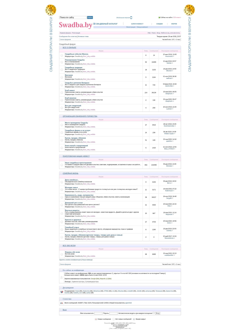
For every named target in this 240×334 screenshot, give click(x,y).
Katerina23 (169, 191)
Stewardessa (169, 238)
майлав (169, 78)
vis (113, 291)
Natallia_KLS (77, 293)
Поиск (154, 33)
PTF (127, 324)
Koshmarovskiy (169, 126)
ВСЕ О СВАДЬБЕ (69, 47)
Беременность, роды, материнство (79, 195)
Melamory (96, 291)
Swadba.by (78, 56)
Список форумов (65, 39)
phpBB (112, 323)
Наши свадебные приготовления (78, 163)
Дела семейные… (72, 180)
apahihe (169, 141)
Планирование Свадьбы (75, 60)
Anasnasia (169, 56)
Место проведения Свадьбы (76, 123)
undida (92, 56)
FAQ (149, 33)
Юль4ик (120, 291)
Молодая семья (71, 187)
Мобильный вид (120, 327)
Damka (67, 293)
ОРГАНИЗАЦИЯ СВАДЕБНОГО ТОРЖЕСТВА (80, 116)
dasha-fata (169, 86)
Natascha (86, 291)
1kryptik (169, 198)
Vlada (77, 291)
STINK (106, 291)
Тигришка (159, 291)
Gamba (169, 230)
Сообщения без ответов (67, 36)
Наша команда (87, 260)
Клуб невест (70, 90)
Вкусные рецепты (72, 210)
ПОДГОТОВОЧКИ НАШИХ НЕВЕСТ (76, 156)
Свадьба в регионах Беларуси (77, 83)
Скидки (159, 24)
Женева (169, 166)
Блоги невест (137, 24)
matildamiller (169, 255)
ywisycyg (149, 291)
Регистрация (130, 27)
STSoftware (121, 324)
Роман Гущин (169, 133)
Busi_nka (86, 56)
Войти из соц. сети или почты (170, 33)
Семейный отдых (72, 227)
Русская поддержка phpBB (120, 325)
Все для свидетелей (73, 106)
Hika (169, 206)
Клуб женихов (70, 98)
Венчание (69, 75)
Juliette (139, 291)
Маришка (169, 214)
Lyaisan (169, 109)
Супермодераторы (92, 282)
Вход (158, 33)
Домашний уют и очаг (74, 203)
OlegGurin (169, 93)
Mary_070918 (169, 149)
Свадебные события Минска (76, 54)
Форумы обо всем (72, 252)
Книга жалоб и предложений (76, 146)
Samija (169, 63)
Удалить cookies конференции (70, 260)
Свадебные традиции (73, 67)
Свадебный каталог (107, 24)
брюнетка (169, 291)
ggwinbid (128, 303)
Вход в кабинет (142, 27)
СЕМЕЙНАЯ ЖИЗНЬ (70, 173)
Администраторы (78, 282)
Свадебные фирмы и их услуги (77, 130)
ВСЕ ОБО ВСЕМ (69, 246)
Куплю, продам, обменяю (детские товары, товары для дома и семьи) (93, 235)
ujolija (88, 293)
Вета (169, 183)
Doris (169, 223)
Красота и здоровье (73, 220)
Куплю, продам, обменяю (75, 138)
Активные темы (83, 36)
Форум (174, 24)
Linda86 (130, 291)
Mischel (169, 71)
